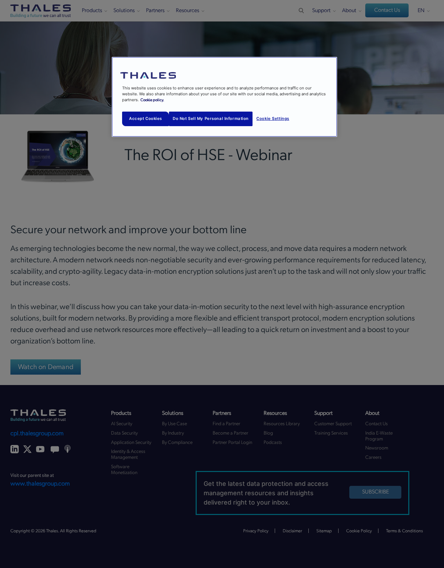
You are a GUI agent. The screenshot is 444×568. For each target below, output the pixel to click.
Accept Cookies (145, 118)
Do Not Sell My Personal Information (211, 118)
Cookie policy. (152, 100)
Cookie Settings (272, 118)
